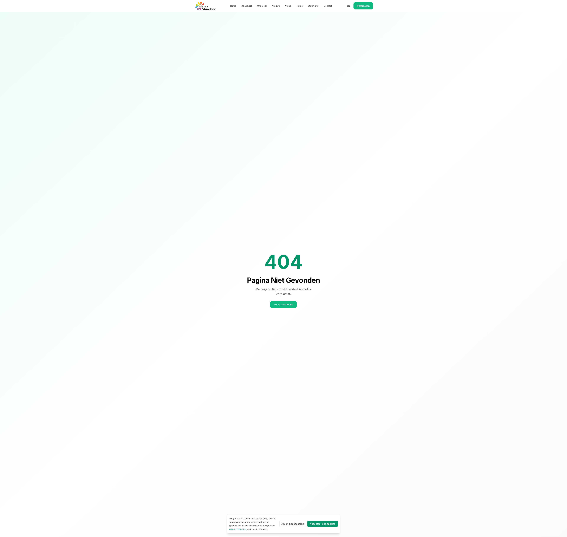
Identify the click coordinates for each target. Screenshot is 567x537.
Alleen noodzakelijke (292, 523)
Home (233, 6)
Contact (328, 6)
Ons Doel (262, 6)
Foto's (299, 6)
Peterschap (363, 5)
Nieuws (276, 6)
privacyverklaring (237, 529)
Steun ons (313, 6)
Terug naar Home (283, 304)
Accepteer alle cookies (322, 523)
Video (288, 6)
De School (246, 6)
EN (348, 6)
